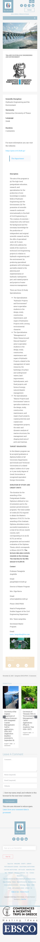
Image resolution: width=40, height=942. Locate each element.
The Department (17, 158)
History (14, 882)
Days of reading (7, 882)
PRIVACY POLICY (24, 892)
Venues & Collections (19, 873)
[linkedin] (33, 5)
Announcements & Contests (11, 885)
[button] (4, 717)
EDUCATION (24, 676)
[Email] (26, 665)
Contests (31, 873)
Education (19, 876)
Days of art (10, 863)
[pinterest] (29, 5)
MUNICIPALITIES (30, 869)
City (27, 873)
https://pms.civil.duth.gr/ (16, 151)
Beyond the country (22, 882)
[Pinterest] (18, 665)
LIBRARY (29, 863)
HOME (9, 888)
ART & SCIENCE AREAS (18, 888)
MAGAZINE (17, 863)
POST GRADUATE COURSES (11, 866)
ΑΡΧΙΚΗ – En (28, 888)
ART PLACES (21, 869)
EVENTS (23, 863)
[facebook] (21, 5)
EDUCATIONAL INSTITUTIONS (27, 866)
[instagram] (25, 5)
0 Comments (32, 676)
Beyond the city (32, 882)
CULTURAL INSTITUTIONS (10, 869)
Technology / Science (25, 885)
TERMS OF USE (15, 892)
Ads (6, 873)
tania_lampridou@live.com (20, 634)
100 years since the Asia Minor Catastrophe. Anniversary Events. (19, 879)
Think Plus (23, 899)
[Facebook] (9, 665)
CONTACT (10, 873)
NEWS (33, 885)
